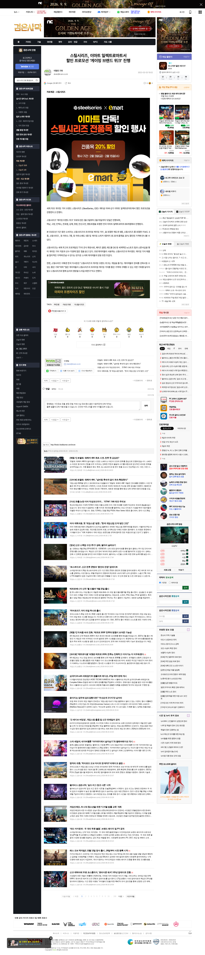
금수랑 (26, 246)
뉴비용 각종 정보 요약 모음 (171, 756)
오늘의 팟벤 (20, 344)
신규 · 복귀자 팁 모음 (25, 121)
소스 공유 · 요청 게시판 (24, 210)
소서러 (34, 241)
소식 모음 (21, 103)
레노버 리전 (20, 411)
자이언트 (18, 246)
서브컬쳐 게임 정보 (23, 402)
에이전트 (27, 294)
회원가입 (21, 72)
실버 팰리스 (20, 415)
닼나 (17, 262)
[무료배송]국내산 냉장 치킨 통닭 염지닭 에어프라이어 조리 (175, 318)
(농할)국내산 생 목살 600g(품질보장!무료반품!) (175, 322)
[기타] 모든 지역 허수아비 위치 (172, 703)
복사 (69, 83)
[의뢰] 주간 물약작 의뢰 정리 (171, 657)
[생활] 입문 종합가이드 (169, 683)
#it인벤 (56, 304)
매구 (25, 283)
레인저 (26, 241)
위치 (16, 256)
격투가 (26, 262)
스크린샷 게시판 (22, 219)
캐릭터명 (174, 583)
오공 (33, 288)
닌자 (33, 256)
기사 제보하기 (86, 371)
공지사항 (148, 933)
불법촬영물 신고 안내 (121, 933)
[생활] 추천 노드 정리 (168, 692)
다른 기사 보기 (68, 371)
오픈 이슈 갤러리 (22, 335)
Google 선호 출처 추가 (54, 83)
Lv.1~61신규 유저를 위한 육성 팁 (172, 734)
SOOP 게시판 (21, 156)
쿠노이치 (27, 256)
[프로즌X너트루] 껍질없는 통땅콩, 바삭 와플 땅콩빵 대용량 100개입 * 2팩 (175, 336)
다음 (120, 896)
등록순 (54, 389)
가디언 (17, 272)
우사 (16, 283)
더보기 (181, 570)
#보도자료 (67, 304)
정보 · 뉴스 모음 (22, 94)
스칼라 (34, 283)
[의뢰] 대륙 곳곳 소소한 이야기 (172, 666)
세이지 (17, 278)
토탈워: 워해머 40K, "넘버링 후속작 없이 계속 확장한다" (119, 364)
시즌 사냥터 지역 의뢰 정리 (171, 743)
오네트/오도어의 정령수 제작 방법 (173, 674)
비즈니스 (66, 933)
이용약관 (76, 933)
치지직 (18, 375)
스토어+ (187, 87)
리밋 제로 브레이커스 (23, 420)
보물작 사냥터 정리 (168, 653)
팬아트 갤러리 (21, 228)
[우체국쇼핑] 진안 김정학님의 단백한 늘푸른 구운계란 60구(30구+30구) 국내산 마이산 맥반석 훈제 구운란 (175, 331)
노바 (33, 272)
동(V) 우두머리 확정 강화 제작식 (172, 687)
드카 (33, 278)
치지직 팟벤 (20, 152)
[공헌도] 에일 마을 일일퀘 (170, 670)
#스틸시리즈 (79, 304)
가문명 (164, 583)
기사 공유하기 (97, 345)
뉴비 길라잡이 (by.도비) (169, 751)
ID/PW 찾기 (32, 72)
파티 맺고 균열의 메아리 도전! (172, 747)
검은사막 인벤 (29, 50)
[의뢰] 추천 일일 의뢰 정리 (170, 661)
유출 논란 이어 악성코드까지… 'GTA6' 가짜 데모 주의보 (118, 367)
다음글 (54, 381)
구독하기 (52, 371)
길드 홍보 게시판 (22, 183)
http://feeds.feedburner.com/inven (63, 445)
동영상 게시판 (21, 223)
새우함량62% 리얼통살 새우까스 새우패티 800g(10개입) (175, 327)
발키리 (17, 251)
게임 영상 (19, 397)
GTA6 (18, 433)
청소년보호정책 (104, 933)
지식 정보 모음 (23, 125)
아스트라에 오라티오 (23, 429)
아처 (25, 267)
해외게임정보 (21, 393)
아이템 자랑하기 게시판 (24, 188)
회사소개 (56, 933)
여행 (17, 388)
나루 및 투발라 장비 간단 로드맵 (172, 725)
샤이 (33, 267)
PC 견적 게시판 (21, 353)
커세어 (26, 278)
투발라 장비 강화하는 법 (170, 730)
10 (108, 896)
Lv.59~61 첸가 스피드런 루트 (171, 679)
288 (114, 896)
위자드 (34, 251)
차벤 (17, 380)
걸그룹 (18, 384)
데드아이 (27, 288)
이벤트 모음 (22, 112)
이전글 (64, 381)
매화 (25, 251)
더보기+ (187, 57)
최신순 (60, 389)
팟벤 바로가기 (21, 371)
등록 (146, 406)
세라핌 (17, 294)
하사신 (26, 272)
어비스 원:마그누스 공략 (170, 644)
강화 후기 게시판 (22, 192)
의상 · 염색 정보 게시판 (24, 214)
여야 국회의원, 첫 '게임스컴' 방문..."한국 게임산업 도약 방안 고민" (123, 371)
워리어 (17, 241)
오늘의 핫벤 (20, 340)
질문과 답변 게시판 (23, 174)
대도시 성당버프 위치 (169, 640)
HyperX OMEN (22, 406)
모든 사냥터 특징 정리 (169, 648)
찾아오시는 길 (137, 933)
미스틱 (34, 262)
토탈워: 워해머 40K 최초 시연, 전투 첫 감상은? (115, 360)
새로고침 (150, 389)
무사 (33, 246)
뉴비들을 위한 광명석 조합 (170, 738)
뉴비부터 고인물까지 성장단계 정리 (174, 721)
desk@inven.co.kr (61, 74)
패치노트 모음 (23, 108)
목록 (46, 381)
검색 (36, 80)
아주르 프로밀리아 (22, 424)
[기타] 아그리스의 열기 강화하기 (172, 707)
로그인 (182, 12)
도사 (16, 288)
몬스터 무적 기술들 (168, 635)
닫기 (51, 938)
